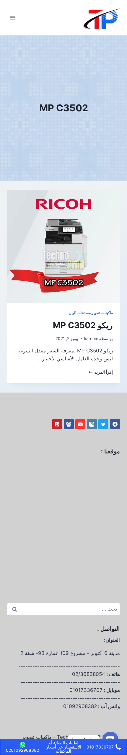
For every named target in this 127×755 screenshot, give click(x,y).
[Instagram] (92, 424)
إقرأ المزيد (101, 372)
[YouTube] (80, 424)
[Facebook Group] (69, 424)
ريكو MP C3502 (83, 325)
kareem (91, 338)
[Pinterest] (57, 424)
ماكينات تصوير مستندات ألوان (91, 313)
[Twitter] (103, 424)
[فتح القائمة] (12, 17)
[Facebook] (115, 424)
